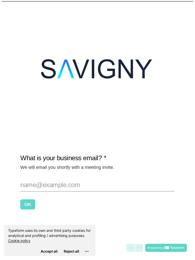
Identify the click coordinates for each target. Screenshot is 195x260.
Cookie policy (19, 240)
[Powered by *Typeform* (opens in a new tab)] (166, 248)
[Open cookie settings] (86, 251)
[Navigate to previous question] (130, 248)
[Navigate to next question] (139, 248)
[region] (49, 240)
